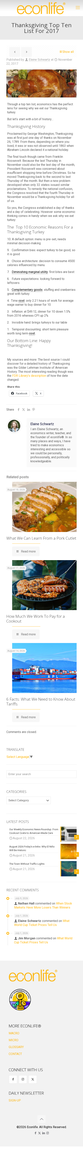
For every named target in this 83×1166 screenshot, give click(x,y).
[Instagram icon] (47, 1133)
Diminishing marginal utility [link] (30, 272)
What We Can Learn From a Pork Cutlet (41, 538)
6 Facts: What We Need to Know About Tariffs (40, 701)
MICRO (13, 1040)
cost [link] (22, 300)
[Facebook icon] (35, 1133)
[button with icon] (13, 1079)
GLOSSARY (16, 1047)
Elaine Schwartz (39, 59)
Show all (68, 52)
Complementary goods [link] (27, 290)
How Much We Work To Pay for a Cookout (35, 619)
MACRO (14, 1033)
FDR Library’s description (29, 375)
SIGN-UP (15, 1100)
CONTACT (15, 1054)
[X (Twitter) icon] (39, 1133)
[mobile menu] (78, 7)
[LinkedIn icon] (43, 1133)
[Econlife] (41, 8)
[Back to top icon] (41, 1119)
